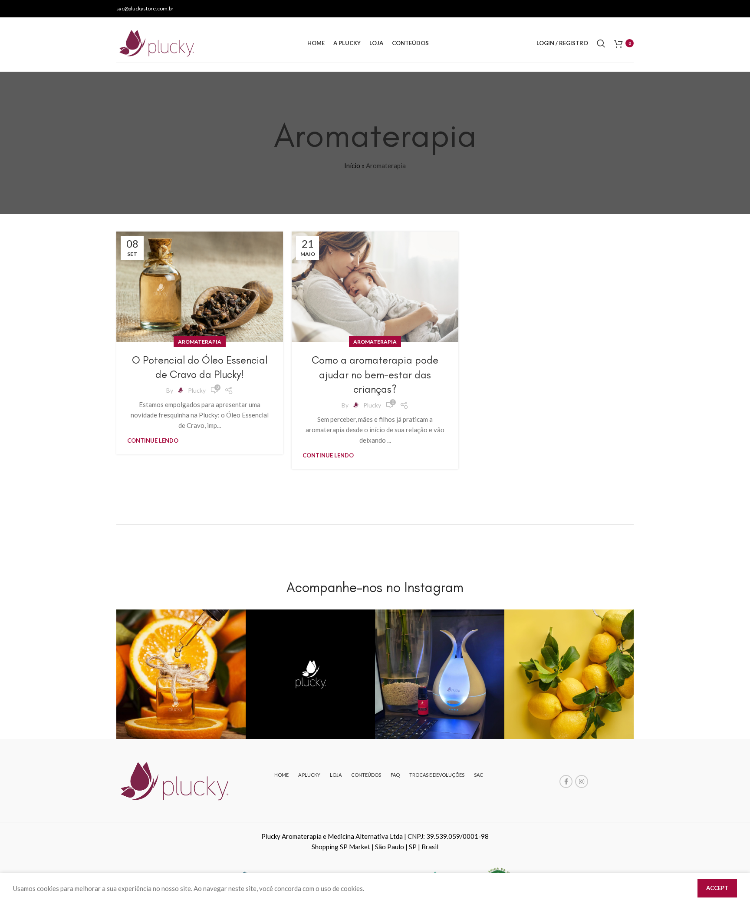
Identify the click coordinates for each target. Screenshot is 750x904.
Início (352, 165)
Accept (717, 887)
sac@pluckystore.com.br (145, 8)
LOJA (336, 775)
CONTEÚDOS (366, 775)
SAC (478, 775)
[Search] (601, 43)
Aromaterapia (199, 341)
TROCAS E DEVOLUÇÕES (436, 775)
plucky (197, 390)
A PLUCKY (309, 775)
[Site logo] (157, 42)
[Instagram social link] (581, 781)
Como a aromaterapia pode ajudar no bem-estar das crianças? (375, 374)
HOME (281, 775)
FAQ (395, 775)
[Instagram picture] (181, 674)
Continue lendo (152, 440)
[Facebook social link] (565, 781)
